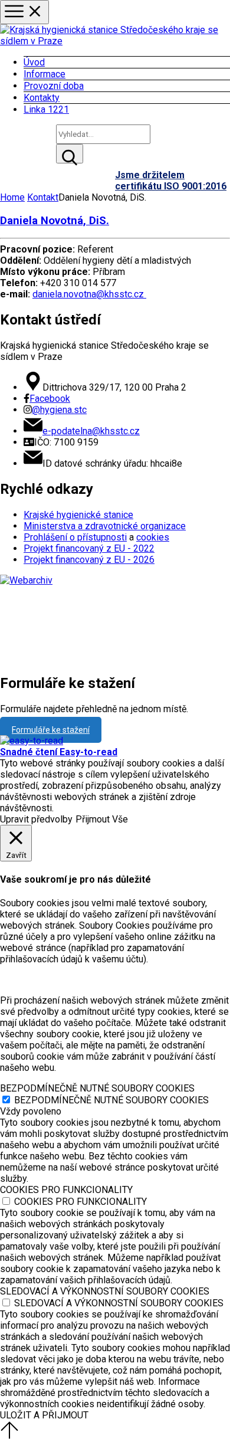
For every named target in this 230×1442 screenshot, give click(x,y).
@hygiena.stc (59, 409)
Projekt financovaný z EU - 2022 (89, 548)
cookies (152, 537)
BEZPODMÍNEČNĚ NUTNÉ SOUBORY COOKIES (111, 1100)
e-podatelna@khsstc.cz (91, 431)
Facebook (49, 398)
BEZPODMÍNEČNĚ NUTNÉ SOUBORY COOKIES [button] (97, 1088)
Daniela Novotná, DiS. (54, 220)
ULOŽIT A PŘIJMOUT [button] (44, 1415)
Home (12, 197)
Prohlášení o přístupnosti (75, 537)
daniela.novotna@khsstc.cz (89, 294)
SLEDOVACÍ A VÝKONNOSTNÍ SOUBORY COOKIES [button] (104, 1291)
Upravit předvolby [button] (36, 819)
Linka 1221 (46, 109)
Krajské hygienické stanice (78, 514)
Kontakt (42, 197)
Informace (44, 74)
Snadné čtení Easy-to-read (58, 752)
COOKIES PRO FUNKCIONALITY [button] (66, 1189)
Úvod (34, 62)
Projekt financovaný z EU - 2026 (89, 559)
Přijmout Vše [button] (101, 819)
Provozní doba (54, 85)
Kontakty (42, 97)
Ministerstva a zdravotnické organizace (105, 526)
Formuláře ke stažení (51, 730)
